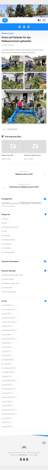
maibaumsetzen (12, 129)
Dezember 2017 (9, 389)
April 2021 (7, 355)
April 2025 (7, 314)
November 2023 (9, 330)
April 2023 (7, 334)
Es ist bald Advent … (10, 292)
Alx (36, 455)
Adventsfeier (8, 288)
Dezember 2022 (9, 339)
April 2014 (7, 427)
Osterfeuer (7, 248)
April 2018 (7, 385)
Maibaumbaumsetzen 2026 (13, 275)
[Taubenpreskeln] (28, 27)
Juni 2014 (7, 418)
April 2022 (7, 347)
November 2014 (9, 414)
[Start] (19, 27)
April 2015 (7, 406)
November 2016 (9, 397)
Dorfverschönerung (11, 227)
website (12, 206)
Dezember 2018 (9, 380)
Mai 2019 (7, 376)
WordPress (23, 455)
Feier (5, 231)
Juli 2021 (7, 351)
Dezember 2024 (9, 318)
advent (6, 203)
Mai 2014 (7, 422)
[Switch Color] (39, 20)
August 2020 (8, 360)
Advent (6, 219)
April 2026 (7, 305)
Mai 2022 (7, 343)
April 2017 (7, 393)
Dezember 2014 (9, 410)
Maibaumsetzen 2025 (7, 155)
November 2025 (9, 309)
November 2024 (9, 322)
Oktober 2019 (8, 372)
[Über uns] (24, 27)
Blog (5, 223)
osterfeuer (4, 206)
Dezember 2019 (9, 368)
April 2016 (7, 401)
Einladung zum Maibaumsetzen (32, 155)
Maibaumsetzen (8, 33)
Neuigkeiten (8, 244)
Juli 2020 (7, 364)
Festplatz (7, 235)
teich (8, 206)
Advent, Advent (9, 279)
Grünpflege (14, 203)
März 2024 (7, 326)
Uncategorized (9, 252)
